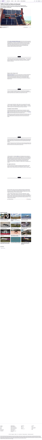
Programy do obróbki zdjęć (13, 426)
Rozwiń (19, 56)
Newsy (21, 426)
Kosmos (1, 427)
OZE (17, 156)
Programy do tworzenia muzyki (13, 427)
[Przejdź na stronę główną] (1, 1)
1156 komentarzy (26, 27)
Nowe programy (12, 431)
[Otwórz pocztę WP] (34, 1)
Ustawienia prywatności (30, 434)
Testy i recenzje (22, 427)
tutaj (12, 438)
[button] (41, 1)
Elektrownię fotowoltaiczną (10, 74)
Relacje (32, 429)
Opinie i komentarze (2, 429)
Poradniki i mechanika (34, 427)
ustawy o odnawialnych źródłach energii (14, 41)
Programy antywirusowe (13, 429)
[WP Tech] (4, 1)
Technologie (1, 426)
